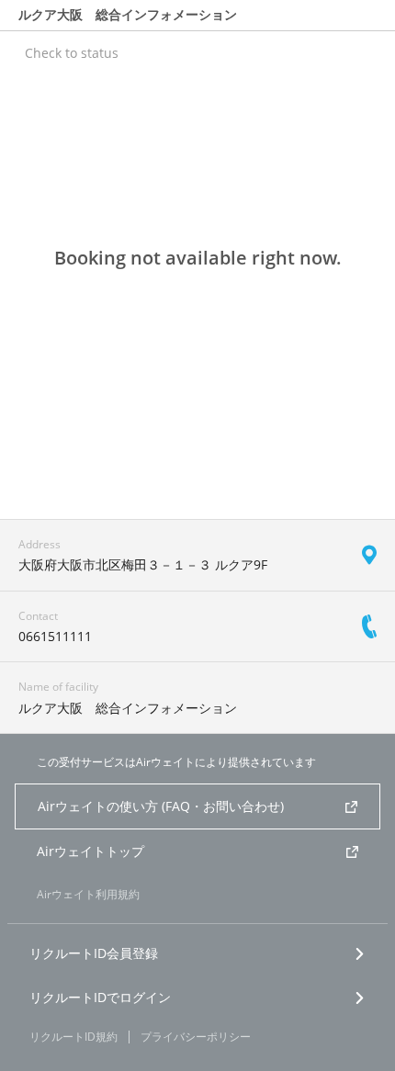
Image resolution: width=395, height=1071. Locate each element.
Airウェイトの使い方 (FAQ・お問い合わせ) (161, 806)
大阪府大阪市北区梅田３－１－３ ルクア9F (142, 564)
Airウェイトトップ (90, 851)
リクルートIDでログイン (100, 997)
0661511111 (55, 636)
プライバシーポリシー (196, 1037)
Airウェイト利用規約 (88, 894)
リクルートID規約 (73, 1037)
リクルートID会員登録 (93, 953)
